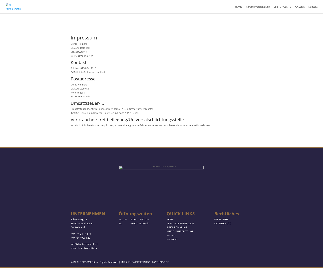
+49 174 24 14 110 (81, 233)
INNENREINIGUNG (177, 227)
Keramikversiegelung (258, 7)
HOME (238, 7)
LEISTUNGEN (281, 7)
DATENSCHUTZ (222, 223)
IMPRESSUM (221, 219)
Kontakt (313, 7)
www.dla (75, 248)
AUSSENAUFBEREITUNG (180, 231)
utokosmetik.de (89, 248)
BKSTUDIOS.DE (160, 262)
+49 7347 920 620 (80, 237)
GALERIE (300, 7)
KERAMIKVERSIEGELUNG (180, 223)
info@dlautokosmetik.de (84, 244)
